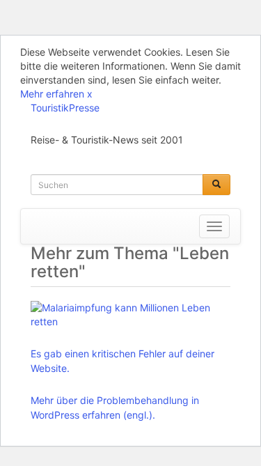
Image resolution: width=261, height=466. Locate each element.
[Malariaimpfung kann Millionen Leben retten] (127, 315)
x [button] (90, 94)
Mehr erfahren (52, 94)
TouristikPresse (65, 108)
